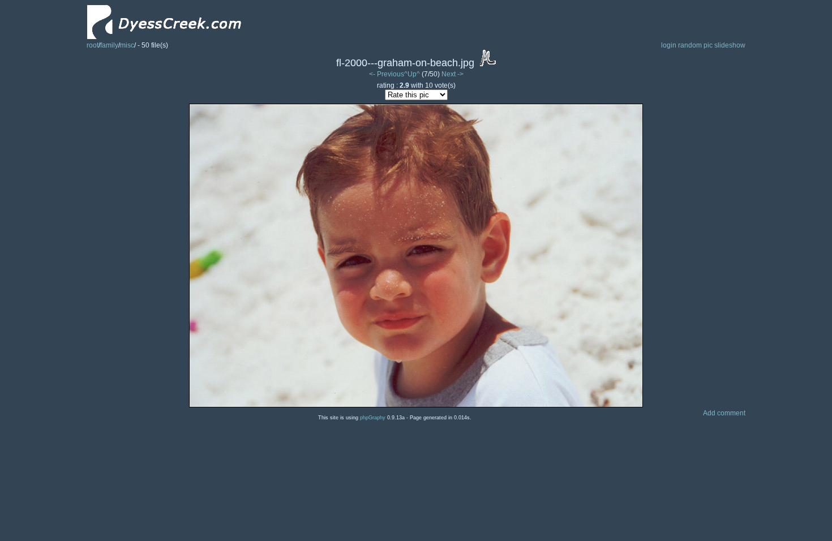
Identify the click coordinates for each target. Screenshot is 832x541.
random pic (695, 45)
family (109, 45)
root (92, 45)
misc (127, 45)
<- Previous (386, 74)
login (668, 45)
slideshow (729, 45)
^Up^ (412, 74)
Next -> (452, 74)
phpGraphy (372, 417)
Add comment (724, 413)
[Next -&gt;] (416, 405)
